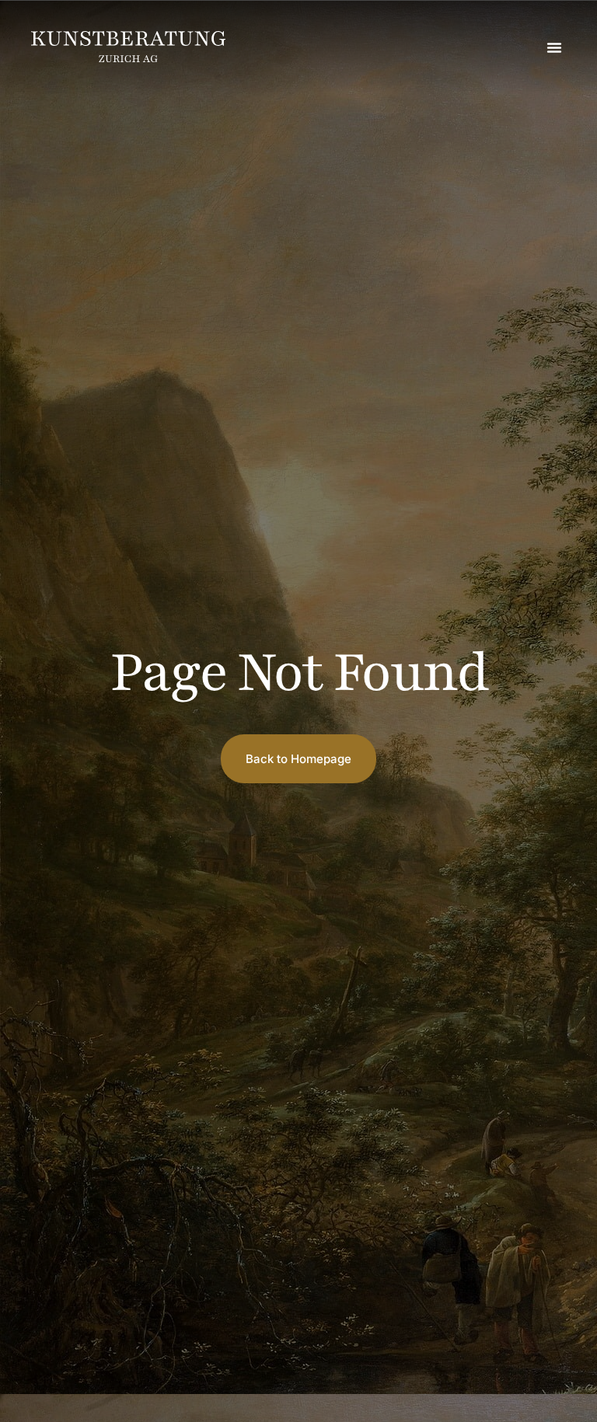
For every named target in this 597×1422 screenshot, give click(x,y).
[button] (554, 47)
